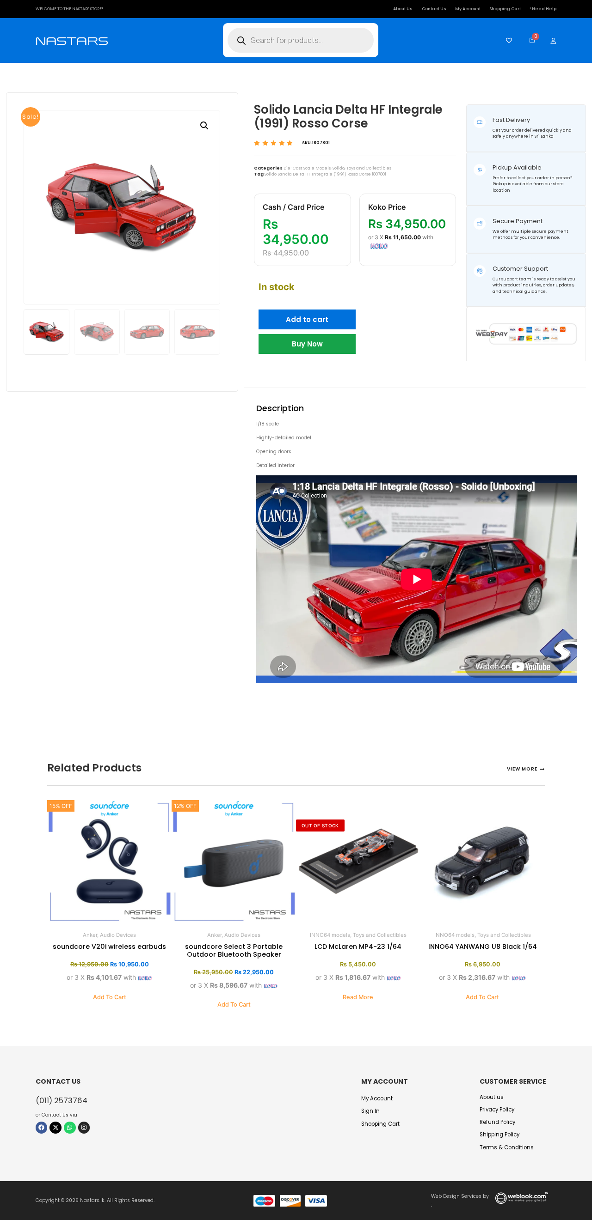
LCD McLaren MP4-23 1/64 (357, 946)
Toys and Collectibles (368, 168)
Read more (358, 997)
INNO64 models (330, 935)
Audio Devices (118, 935)
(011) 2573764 (61, 1100)
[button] (204, 125)
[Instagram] (84, 1128)
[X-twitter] (55, 1128)
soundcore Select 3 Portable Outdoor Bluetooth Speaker (234, 950)
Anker (90, 935)
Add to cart (307, 319)
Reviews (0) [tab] (439, 380)
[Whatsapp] (70, 1128)
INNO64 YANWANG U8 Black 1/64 (482, 946)
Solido (339, 168)
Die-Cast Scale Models (307, 168)
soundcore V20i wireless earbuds (109, 946)
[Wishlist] (506, 40)
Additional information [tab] (360, 380)
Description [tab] (282, 380)
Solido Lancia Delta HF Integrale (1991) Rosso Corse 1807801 (325, 174)
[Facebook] (42, 1128)
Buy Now (307, 344)
